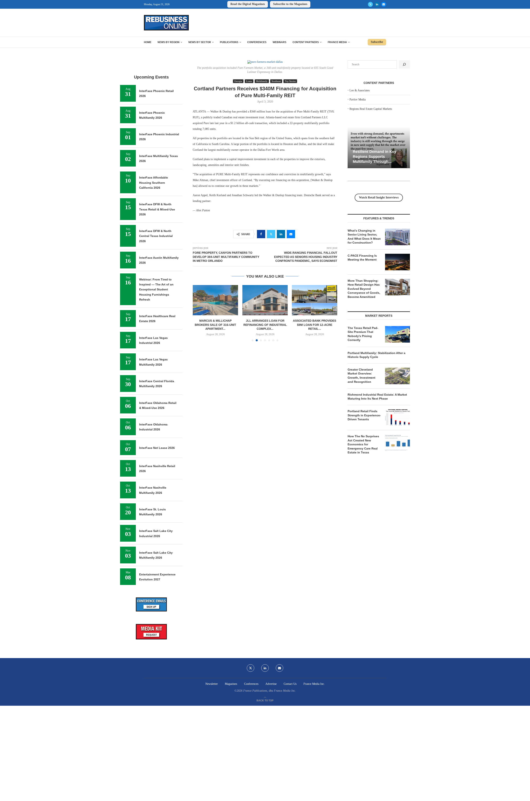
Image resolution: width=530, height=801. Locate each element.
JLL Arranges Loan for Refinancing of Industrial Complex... (265, 324)
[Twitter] (370, 4)
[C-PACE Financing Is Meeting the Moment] (397, 262)
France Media (337, 42)
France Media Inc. (314, 683)
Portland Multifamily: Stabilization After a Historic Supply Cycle (376, 355)
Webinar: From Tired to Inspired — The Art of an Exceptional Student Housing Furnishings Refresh (156, 289)
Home (147, 42)
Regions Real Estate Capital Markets (370, 108)
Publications (229, 42)
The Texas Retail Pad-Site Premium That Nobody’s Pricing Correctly (363, 334)
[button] (198, 313)
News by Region (168, 42)
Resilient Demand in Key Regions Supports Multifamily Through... (374, 156)
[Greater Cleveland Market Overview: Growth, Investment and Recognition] (397, 376)
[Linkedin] (377, 4)
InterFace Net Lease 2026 (157, 447)
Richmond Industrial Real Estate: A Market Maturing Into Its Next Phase (377, 396)
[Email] (383, 4)
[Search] (404, 64)
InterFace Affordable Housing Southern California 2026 (153, 182)
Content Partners (306, 42)
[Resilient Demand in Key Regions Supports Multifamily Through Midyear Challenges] (379, 147)
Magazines (231, 683)
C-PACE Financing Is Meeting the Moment (362, 257)
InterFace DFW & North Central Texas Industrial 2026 (156, 236)
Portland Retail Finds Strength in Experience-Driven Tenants (364, 415)
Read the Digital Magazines (247, 4)
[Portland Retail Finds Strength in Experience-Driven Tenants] (397, 417)
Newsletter (211, 683)
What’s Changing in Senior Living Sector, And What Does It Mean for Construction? (364, 236)
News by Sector (199, 42)
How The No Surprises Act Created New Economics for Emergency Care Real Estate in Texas (363, 444)
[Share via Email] (291, 234)
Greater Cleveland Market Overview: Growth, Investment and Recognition (361, 375)
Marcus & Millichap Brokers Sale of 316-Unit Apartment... (215, 324)
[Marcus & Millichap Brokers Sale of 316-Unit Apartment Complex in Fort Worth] (215, 300)
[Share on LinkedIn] (281, 234)
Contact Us (290, 683)
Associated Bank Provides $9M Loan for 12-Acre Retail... (314, 324)
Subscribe (377, 41)
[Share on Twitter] (271, 234)
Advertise (271, 683)
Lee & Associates (359, 90)
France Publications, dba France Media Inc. (269, 690)
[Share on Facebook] (261, 234)
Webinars (279, 42)
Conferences (256, 42)
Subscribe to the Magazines (290, 4)
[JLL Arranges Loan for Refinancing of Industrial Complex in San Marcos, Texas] (265, 300)
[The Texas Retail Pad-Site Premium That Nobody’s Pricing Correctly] (397, 334)
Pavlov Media (357, 99)
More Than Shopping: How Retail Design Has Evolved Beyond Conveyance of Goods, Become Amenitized (364, 288)
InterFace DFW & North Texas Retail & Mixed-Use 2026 (157, 209)
